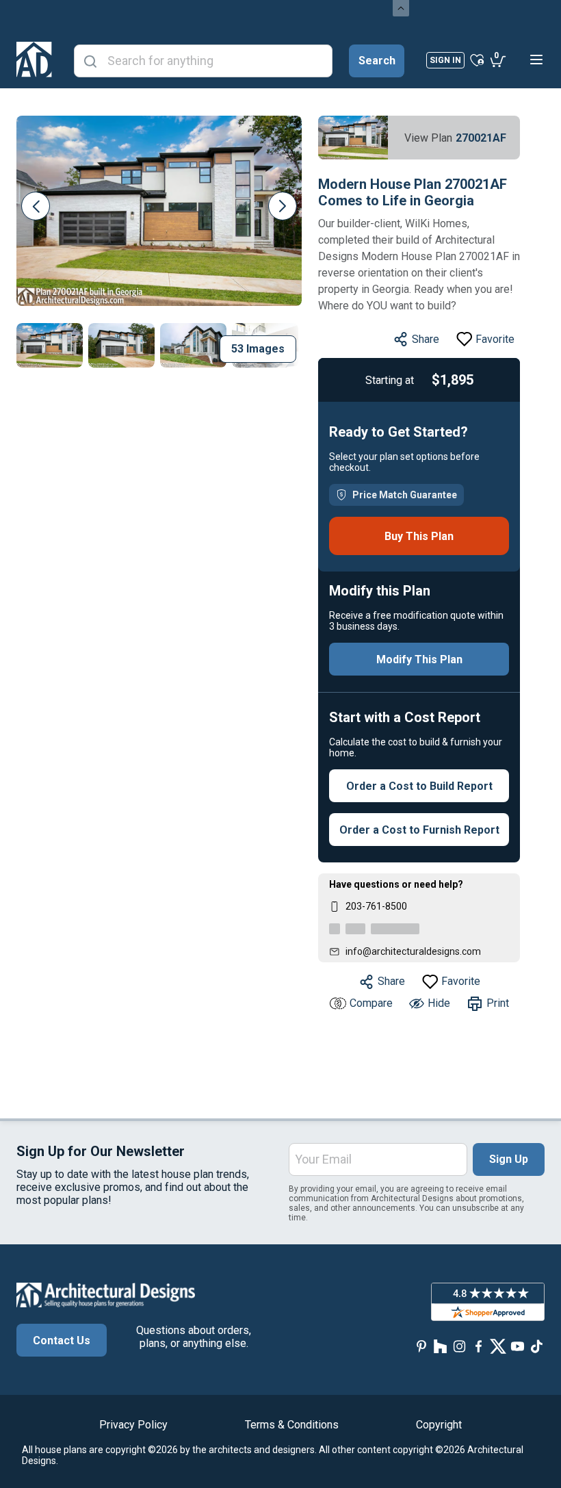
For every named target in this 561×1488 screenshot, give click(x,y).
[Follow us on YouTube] (517, 1346)
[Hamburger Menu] (536, 59)
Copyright (439, 1424)
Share (425, 339)
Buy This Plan (419, 536)
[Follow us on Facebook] (479, 1346)
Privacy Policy (133, 1424)
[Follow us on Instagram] (460, 1346)
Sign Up (508, 1159)
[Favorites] (477, 59)
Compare (371, 1003)
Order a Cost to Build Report (419, 786)
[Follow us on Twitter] (498, 1346)
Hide (439, 1003)
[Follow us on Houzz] (440, 1346)
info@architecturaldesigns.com (413, 951)
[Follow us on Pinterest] (421, 1346)
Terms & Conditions (292, 1424)
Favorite (494, 339)
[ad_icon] (34, 59)
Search (376, 60)
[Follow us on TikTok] (536, 1346)
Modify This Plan (419, 659)
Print (497, 1003)
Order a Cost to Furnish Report (419, 829)
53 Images (258, 348)
